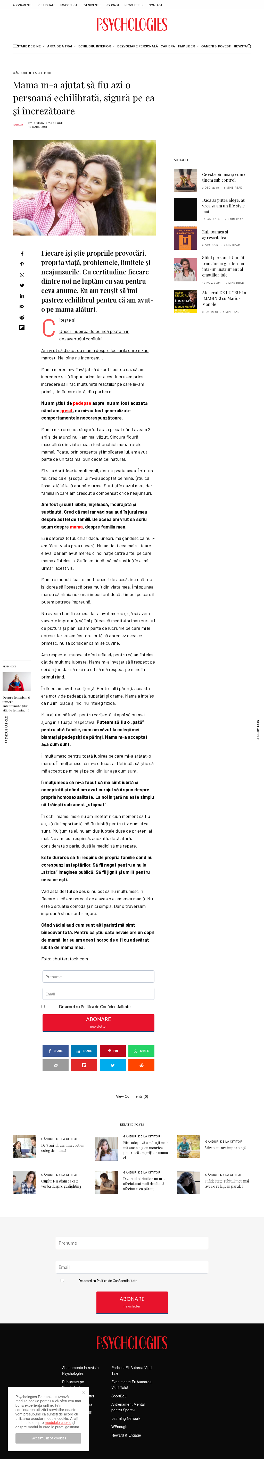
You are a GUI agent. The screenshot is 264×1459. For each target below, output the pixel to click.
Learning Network (125, 1418)
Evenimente (91, 5)
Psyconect (68, 5)
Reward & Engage (126, 1435)
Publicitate (46, 5)
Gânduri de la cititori (32, 72)
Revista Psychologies (49, 123)
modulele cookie (58, 1422)
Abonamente (22, 5)
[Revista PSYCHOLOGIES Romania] (132, 24)
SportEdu (119, 1395)
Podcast (112, 5)
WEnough (119, 1426)
